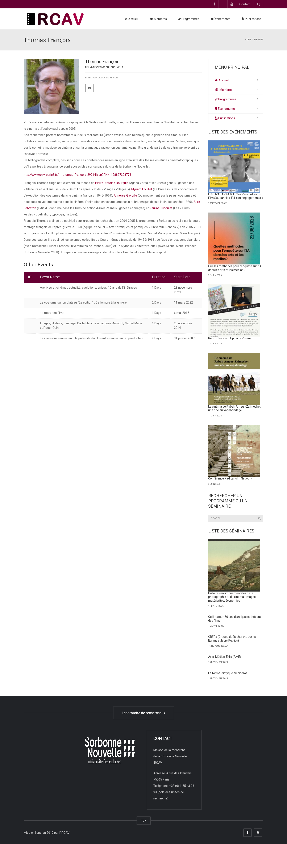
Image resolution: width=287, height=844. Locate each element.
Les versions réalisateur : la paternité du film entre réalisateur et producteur (92, 338)
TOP (143, 820)
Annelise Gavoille (125, 195)
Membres (160, 19)
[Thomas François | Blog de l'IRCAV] (55, 19)
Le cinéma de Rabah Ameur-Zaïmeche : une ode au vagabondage (234, 408)
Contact (244, 4)
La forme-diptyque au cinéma (228, 673)
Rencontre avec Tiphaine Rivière (229, 338)
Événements (221, 19)
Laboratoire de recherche (142, 713)
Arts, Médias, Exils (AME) (224, 656)
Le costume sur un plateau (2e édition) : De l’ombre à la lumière (83, 302)
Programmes (190, 19)
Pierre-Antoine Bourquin (111, 183)
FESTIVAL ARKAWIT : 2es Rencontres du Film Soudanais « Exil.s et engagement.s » (235, 196)
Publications (252, 19)
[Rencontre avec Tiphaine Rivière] (234, 310)
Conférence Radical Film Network (230, 478)
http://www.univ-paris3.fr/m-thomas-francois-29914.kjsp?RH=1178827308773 (77, 175)
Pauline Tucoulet (161, 208)
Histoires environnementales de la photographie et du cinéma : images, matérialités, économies (232, 597)
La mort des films (52, 313)
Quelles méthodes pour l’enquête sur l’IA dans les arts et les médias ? (235, 268)
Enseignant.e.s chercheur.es (101, 78)
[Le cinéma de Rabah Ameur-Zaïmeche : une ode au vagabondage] (234, 379)
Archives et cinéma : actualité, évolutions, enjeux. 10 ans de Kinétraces (88, 287)
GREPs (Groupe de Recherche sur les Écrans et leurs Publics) (232, 638)
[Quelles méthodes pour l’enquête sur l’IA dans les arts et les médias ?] (234, 239)
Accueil (133, 19)
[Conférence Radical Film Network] (234, 451)
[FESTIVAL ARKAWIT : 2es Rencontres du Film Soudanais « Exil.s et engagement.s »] (234, 166)
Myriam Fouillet (141, 189)
